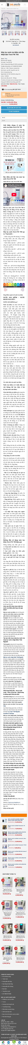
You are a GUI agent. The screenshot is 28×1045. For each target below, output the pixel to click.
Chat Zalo (8, 1044)
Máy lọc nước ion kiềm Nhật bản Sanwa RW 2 (7, 914)
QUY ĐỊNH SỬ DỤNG (6, 993)
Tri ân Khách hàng (6, 1006)
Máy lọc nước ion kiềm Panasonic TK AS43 (7, 959)
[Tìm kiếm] (25, 5)
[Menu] (2, 4)
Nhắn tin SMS (24, 1044)
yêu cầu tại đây (6, 1025)
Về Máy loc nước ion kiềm (8, 999)
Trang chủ (3, 8)
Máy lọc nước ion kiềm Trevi (12, 8)
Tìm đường (3, 1044)
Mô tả (3, 117)
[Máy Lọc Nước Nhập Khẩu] (13, 4)
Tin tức (4, 1001)
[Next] (24, 20)
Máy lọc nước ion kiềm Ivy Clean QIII (7, 936)
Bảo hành (4, 988)
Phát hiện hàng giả (6, 1016)
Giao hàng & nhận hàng (7, 983)
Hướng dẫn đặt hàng (7, 981)
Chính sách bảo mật (7, 1011)
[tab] (14, 117)
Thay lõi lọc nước (6, 991)
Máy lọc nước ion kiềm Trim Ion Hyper (7, 890)
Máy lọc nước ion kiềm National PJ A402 (20, 891)
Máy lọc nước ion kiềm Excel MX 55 (20, 958)
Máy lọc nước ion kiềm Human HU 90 (20, 936)
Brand (3, 120)
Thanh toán (5, 979)
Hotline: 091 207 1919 (14, 107)
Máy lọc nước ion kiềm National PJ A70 (20, 913)
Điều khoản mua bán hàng (8, 1009)
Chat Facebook (14, 111)
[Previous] (3, 20)
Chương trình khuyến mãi (8, 1004)
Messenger (19, 1044)
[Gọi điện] (14, 1042)
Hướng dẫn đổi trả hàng (7, 986)
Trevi (6, 58)
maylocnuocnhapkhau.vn (14, 802)
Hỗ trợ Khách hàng (6, 976)
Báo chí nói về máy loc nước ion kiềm (10, 1014)
